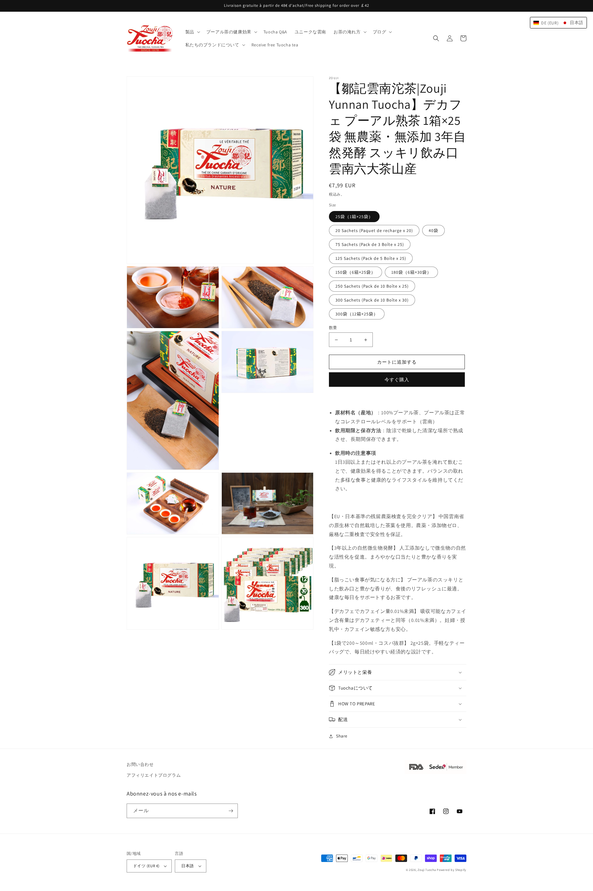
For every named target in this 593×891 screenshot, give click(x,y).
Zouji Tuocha (427, 870)
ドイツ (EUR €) (146, 865)
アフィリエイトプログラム (154, 775)
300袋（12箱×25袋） (356, 314)
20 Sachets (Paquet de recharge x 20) (374, 230)
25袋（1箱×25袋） (354, 216)
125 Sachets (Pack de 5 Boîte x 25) (370, 258)
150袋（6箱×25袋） (355, 272)
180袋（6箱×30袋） (411, 272)
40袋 (433, 230)
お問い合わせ (140, 764)
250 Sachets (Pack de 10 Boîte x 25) (372, 286)
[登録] (231, 811)
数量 (333, 327)
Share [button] (341, 736)
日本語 (187, 865)
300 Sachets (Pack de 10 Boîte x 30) (372, 300)
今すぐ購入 (397, 379)
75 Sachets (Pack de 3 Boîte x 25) (369, 244)
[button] (192, 31)
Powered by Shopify (451, 870)
